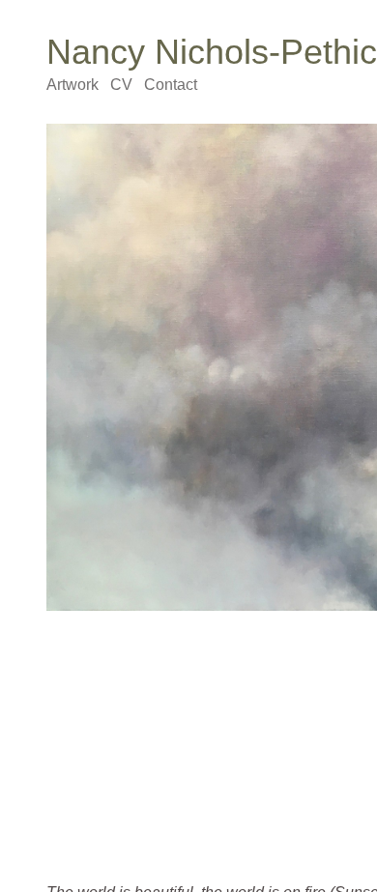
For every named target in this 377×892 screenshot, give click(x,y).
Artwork (74, 85)
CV (121, 85)
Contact (169, 85)
